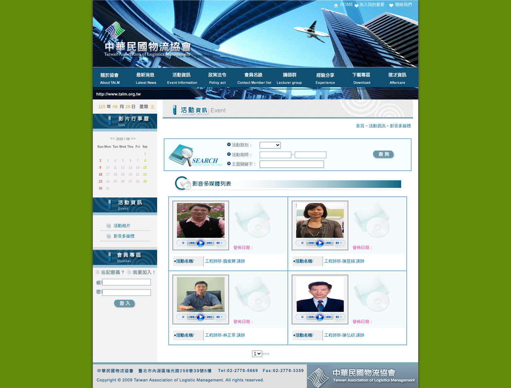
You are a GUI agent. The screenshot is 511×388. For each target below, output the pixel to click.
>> (267, 353)
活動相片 (122, 225)
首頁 (360, 125)
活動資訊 (377, 125)
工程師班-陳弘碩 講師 (344, 335)
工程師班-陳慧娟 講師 (344, 261)
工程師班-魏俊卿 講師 (225, 261)
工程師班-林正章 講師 (225, 335)
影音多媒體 (124, 236)
